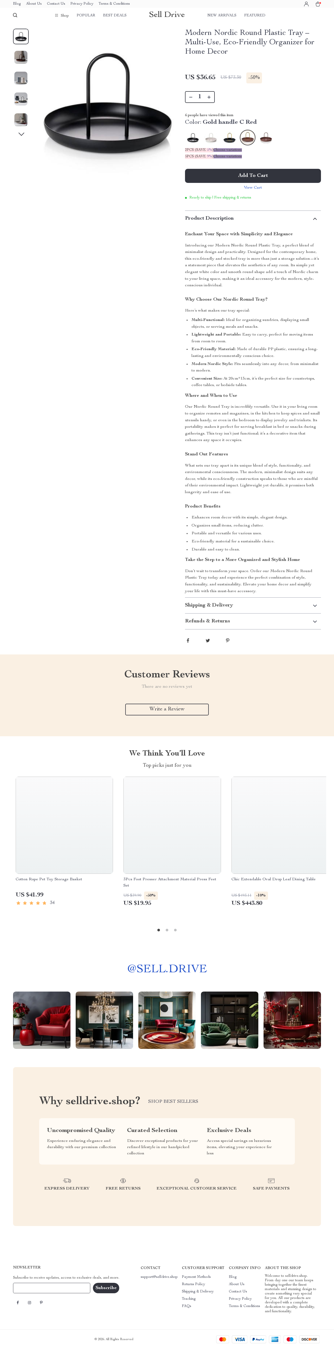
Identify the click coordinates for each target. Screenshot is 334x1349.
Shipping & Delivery (198, 1292)
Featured (254, 15)
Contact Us (56, 4)
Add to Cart (253, 175)
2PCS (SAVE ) (199, 150)
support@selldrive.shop (159, 1277)
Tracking (189, 1299)
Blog (17, 4)
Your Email (27, 1288)
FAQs (186, 1306)
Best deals (115, 15)
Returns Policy (193, 1284)
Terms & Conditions (114, 4)
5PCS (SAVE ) (199, 156)
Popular (86, 15)
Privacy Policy (81, 4)
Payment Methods (196, 1277)
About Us (34, 4)
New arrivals (221, 15)
